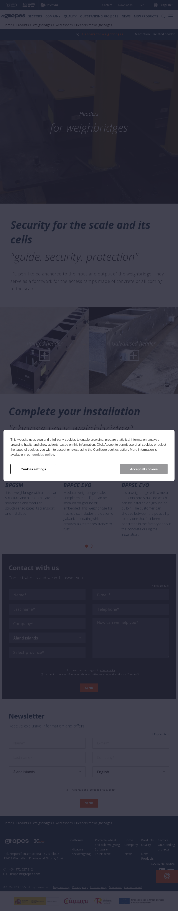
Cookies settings (33, 469)
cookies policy (43, 454)
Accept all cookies (144, 469)
